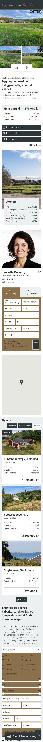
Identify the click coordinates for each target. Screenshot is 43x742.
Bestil (36, 342)
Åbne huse (12, 426)
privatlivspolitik (9, 346)
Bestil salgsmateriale (30, 292)
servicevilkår (22, 346)
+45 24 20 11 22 (9, 279)
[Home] (12, 5)
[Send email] (40, 145)
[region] (21, 385)
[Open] (38, 649)
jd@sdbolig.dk (8, 282)
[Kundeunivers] (31, 4)
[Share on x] (33, 145)
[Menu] (38, 4)
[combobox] (19, 650)
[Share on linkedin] (30, 145)
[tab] (11, 292)
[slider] (3, 681)
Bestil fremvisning (11, 292)
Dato (7, 300)
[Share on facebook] (37, 145)
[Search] (24, 4)
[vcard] (39, 273)
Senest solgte (25, 426)
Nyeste (37, 426)
